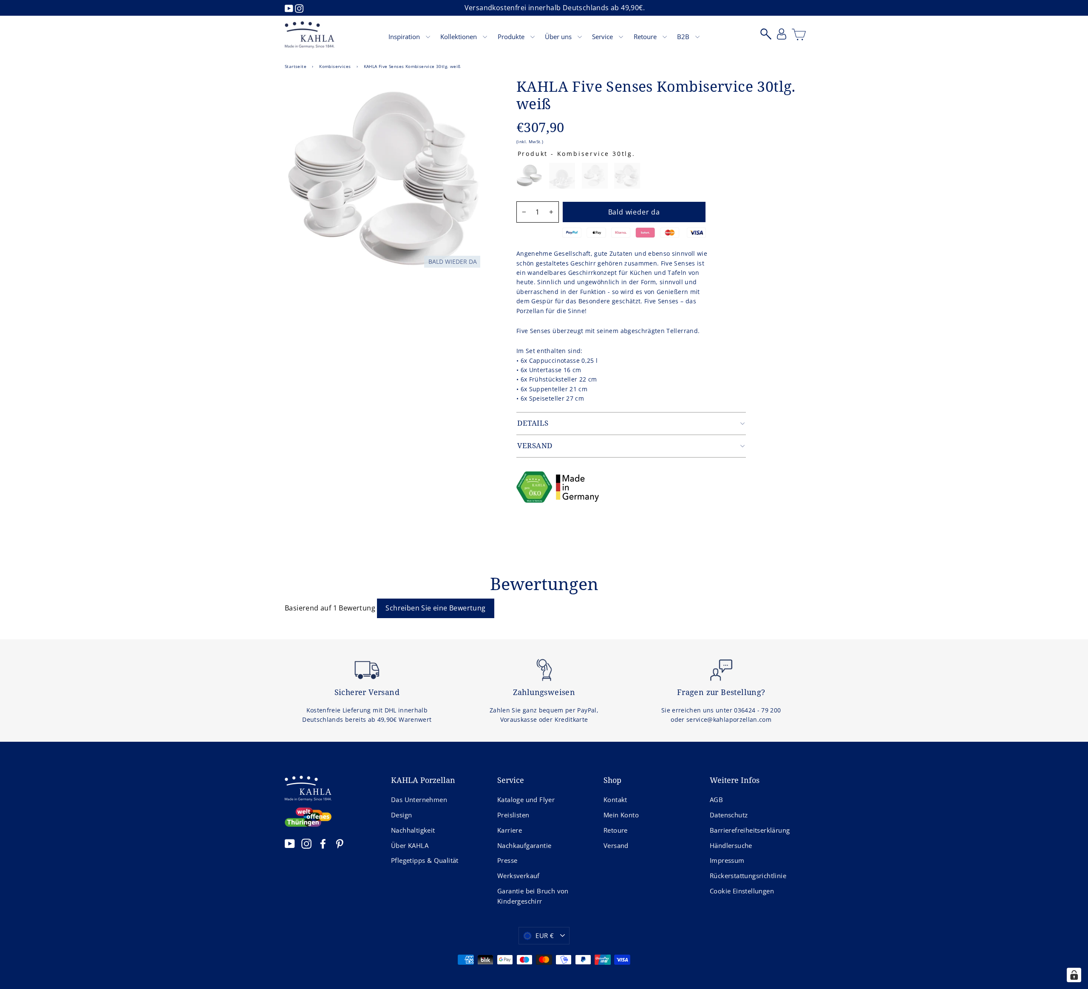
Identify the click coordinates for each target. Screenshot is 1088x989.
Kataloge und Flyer (526, 799)
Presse (507, 860)
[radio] (529, 176)
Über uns (559, 36)
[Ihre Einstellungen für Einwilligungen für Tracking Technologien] (1074, 975)
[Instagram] (299, 7)
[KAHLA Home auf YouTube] (290, 843)
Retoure (646, 36)
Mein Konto (621, 815)
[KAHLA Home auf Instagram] (306, 843)
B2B (684, 36)
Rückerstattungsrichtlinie (748, 875)
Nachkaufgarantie (524, 845)
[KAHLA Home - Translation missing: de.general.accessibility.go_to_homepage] (309, 34)
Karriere (509, 830)
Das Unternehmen (419, 799)
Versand (616, 845)
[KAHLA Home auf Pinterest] (339, 843)
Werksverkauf (518, 875)
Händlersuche (731, 845)
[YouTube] (290, 7)
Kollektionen (459, 36)
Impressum (727, 860)
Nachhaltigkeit (413, 830)
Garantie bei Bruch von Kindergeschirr (533, 896)
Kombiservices (335, 66)
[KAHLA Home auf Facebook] (323, 843)
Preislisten (513, 815)
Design (401, 815)
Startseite (295, 66)
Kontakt (615, 799)
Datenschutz (729, 815)
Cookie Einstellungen (742, 891)
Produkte (512, 36)
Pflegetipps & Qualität (425, 860)
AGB (716, 799)
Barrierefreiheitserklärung (750, 830)
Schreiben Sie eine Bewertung (435, 608)
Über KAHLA (409, 845)
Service (603, 36)
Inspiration (405, 36)
